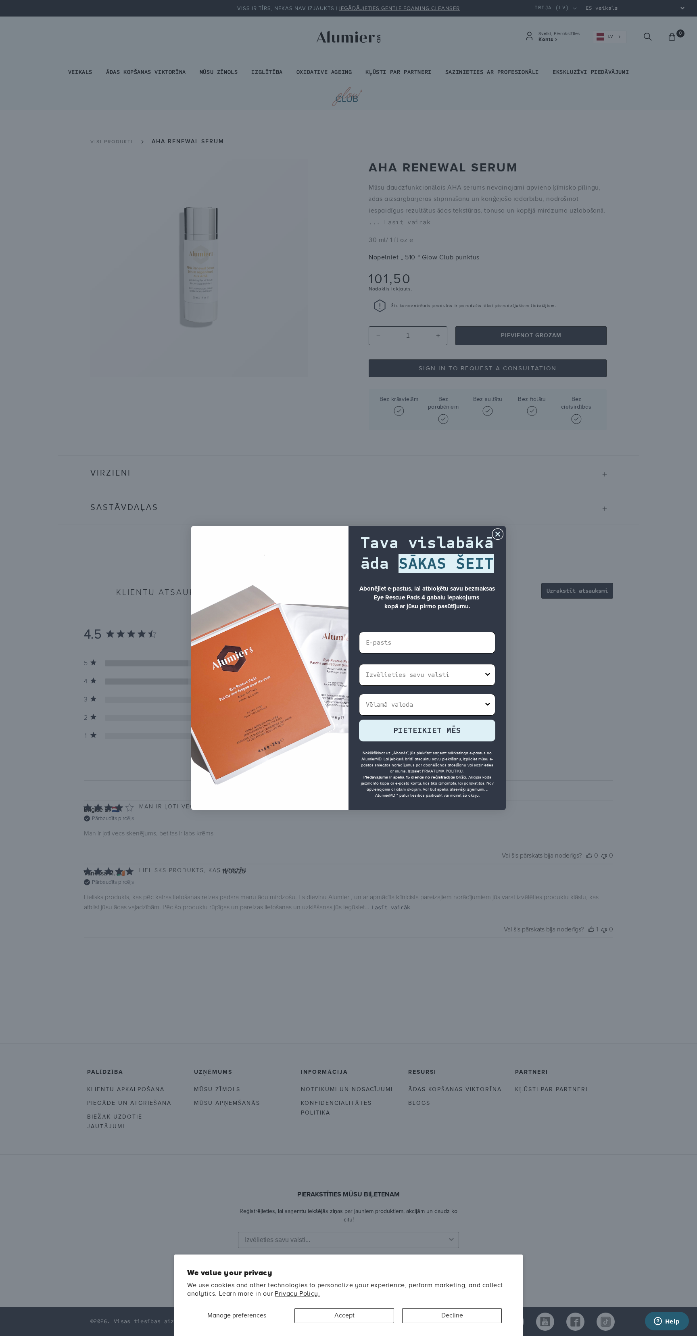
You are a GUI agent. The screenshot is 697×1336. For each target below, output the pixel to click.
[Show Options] (488, 674)
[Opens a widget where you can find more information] (667, 1322)
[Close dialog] (498, 534)
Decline (452, 1315)
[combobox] (425, 674)
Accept (344, 1315)
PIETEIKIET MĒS (427, 730)
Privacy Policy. (297, 1293)
